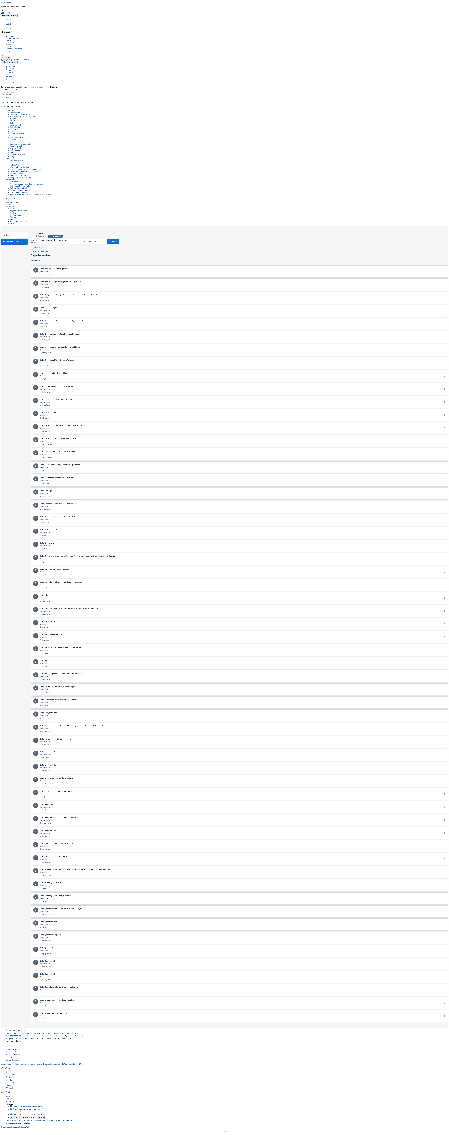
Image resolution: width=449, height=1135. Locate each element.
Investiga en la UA (17, 161)
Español (9, 20)
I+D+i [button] (8, 159)
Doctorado (14, 152)
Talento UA (14, 165)
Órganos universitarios (14, 38)
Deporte (13, 121)
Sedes (8, 51)
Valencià (9, 22)
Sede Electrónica (12, 202)
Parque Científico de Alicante (21, 178)
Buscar (54, 87)
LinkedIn (27, 1106)
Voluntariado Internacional (20, 190)
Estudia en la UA (16, 138)
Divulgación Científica (18, 175)
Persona (9, 95)
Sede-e (8, 28)
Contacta (9, 1099)
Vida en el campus (17, 133)
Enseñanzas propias (17, 154)
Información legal (12, 1060)
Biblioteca (14, 129)
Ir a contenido (6, 2)
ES (9, 15)
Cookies (9, 1057)
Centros (8, 40)
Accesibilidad (11, 1052)
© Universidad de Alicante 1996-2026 (15, 1127)
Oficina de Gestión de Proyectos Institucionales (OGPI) (30, 194)
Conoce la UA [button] (11, 110)
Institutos (9, 45)
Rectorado (9, 36)
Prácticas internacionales (19, 188)
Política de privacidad (14, 1055)
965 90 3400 (79, 1036)
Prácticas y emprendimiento (20, 144)
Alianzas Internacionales (19, 192)
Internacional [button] (10, 180)
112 (19, 1041)
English (8, 24)
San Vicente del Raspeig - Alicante (42, 1033)
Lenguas (13, 157)
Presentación (15, 112)
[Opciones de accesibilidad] (2, 10)
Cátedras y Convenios (14, 49)
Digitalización (15, 127)
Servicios (9, 47)
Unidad (8, 97)
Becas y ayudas (16, 142)
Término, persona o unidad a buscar (14, 87)
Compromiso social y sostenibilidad (23, 117)
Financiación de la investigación (22, 163)
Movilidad (14, 182)
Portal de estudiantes (17, 146)
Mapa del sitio (11, 1101)
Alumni (13, 131)
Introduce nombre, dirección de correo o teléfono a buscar (50, 241)
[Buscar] (2, 55)
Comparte (10, 1104)
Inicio (8, 1096)
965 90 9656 (66, 1039)
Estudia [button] (8, 135)
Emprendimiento (16, 173)
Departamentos (11, 42)
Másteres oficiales (16, 150)
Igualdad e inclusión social (20, 114)
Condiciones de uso (13, 1049)
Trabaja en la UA (16, 125)
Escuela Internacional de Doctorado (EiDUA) (27, 169)
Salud (12, 123)
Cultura (13, 119)
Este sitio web (11, 92)
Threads (27, 1114)
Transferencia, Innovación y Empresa (24, 171)
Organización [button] (11, 207)
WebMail (9, 204)
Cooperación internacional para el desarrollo (26, 184)
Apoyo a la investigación (19, 167)
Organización (6, 32)
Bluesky (24, 1112)
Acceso (13, 140)
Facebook (27, 1109)
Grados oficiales (16, 148)
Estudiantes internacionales (20, 186)
